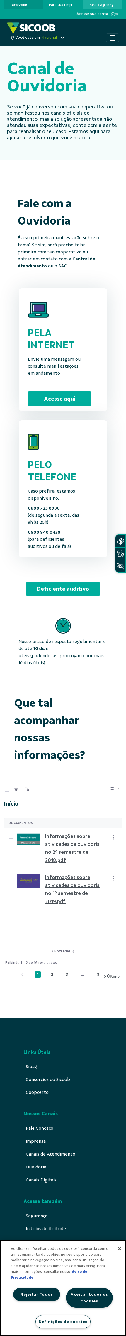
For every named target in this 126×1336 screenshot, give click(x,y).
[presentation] (23, 4)
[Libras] (120, 541)
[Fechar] (119, 1248)
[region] (63, 1288)
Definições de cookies (63, 1321)
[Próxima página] (111, 977)
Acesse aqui (59, 398)
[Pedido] (27, 789)
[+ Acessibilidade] (120, 566)
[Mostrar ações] (113, 837)
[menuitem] (18, 4)
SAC (62, 266)
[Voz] (120, 554)
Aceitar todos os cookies (89, 1297)
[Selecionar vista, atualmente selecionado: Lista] (114, 789)
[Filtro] (16, 789)
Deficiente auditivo (63, 588)
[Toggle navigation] (112, 37)
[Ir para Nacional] (31, 27)
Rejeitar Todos (37, 1294)
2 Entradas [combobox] (61, 951)
